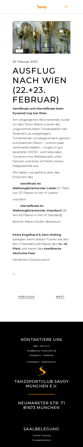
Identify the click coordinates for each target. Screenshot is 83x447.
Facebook (48, 355)
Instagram (35, 355)
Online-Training (42, 435)
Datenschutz (49, 361)
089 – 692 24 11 (41, 346)
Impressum (33, 361)
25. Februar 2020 (25, 61)
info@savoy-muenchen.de (41, 350)
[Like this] (14, 274)
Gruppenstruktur (41, 440)
